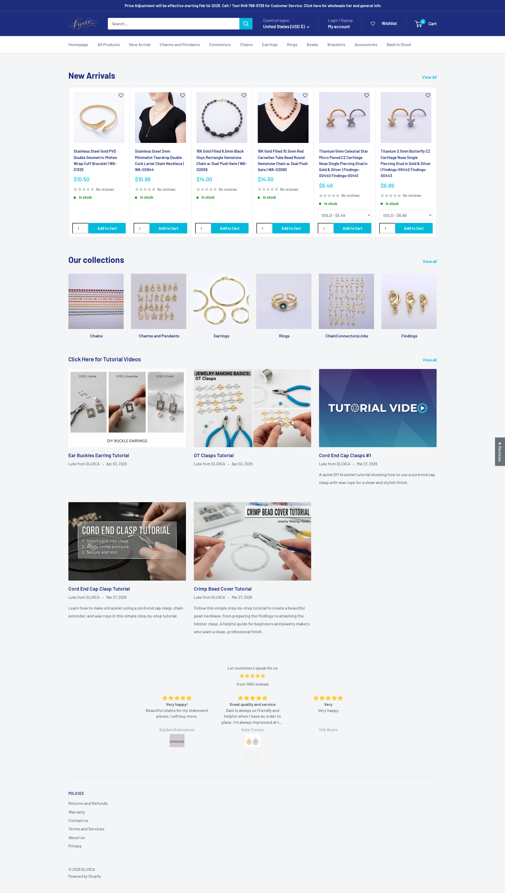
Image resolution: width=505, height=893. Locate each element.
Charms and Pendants (180, 44)
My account (339, 26)
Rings (292, 44)
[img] (252, 676)
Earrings (270, 44)
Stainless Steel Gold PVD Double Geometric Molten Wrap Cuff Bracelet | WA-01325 (95, 160)
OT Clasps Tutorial (214, 455)
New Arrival (139, 44)
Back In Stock (399, 44)
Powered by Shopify (84, 876)
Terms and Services (86, 828)
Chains (246, 44)
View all (430, 261)
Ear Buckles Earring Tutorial (98, 455)
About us (76, 837)
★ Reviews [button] (500, 452)
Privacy (75, 845)
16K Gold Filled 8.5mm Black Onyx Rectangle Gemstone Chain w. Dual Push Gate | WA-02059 (221, 160)
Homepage (78, 44)
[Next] (436, 162)
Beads (312, 44)
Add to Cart (107, 228)
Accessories (366, 44)
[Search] (245, 23)
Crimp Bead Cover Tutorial (223, 589)
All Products (109, 44)
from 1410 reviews (252, 683)
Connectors (220, 44)
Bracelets (336, 44)
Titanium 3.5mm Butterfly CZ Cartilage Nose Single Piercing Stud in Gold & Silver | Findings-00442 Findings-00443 (406, 163)
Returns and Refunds (88, 803)
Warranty (76, 811)
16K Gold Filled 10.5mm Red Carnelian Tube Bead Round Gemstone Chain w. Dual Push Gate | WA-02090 (283, 160)
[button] (248, 755)
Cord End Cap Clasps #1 (345, 455)
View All (430, 76)
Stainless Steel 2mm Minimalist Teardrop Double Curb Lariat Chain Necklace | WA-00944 (159, 160)
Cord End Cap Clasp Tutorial (99, 589)
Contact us (78, 820)
